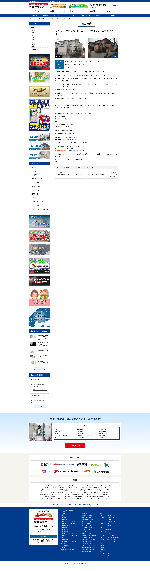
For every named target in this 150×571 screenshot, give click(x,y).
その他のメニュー (104, 557)
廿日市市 (34, 42)
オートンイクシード (86, 525)
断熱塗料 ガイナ (105, 523)
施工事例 (64, 543)
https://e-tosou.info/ (61, 119)
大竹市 (33, 35)
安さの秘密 (66, 539)
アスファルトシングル (88, 498)
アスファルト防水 (86, 487)
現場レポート (66, 547)
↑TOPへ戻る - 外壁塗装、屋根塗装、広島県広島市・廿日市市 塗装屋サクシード (75, 505)
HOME (63, 513)
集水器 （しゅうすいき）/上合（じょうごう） (50, 494)
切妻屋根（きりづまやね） (66, 496)
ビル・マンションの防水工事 (70, 535)
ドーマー (110, 496)
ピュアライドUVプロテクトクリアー (109, 537)
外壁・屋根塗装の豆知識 (68, 549)
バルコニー (70, 487)
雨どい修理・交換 (69, 15)
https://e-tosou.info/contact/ (71, 162)
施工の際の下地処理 (86, 523)
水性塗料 (46, 487)
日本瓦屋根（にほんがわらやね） (93, 489)
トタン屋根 (106, 489)
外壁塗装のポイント (86, 533)
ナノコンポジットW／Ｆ (107, 527)
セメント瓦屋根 (79, 489)
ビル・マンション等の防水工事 (39, 210)
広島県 (32, 27)
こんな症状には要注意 (87, 527)
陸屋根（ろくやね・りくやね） (65, 489)
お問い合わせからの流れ (87, 519)
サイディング (81, 485)
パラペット (71, 498)
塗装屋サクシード (69, 563)
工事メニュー (65, 515)
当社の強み (104, 545)
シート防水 (104, 487)
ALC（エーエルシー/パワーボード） (94, 485)
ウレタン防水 (96, 487)
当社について (76, 446)
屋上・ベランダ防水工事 (69, 521)
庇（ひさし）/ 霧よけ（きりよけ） (59, 493)
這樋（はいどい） (106, 493)
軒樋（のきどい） (51, 498)
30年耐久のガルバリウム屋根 (89, 545)
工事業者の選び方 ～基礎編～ (89, 535)
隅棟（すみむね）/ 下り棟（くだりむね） (95, 496)
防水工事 (56, 15)
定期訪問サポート (86, 529)
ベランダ (78, 487)
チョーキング (51, 485)
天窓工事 (34, 198)
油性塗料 (108, 485)
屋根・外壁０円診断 (86, 517)
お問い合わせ (103, 551)
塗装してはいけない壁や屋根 (88, 539)
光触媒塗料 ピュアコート (107, 535)
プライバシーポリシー (106, 555)
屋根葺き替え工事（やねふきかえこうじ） (62, 491)
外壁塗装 (34, 15)
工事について (84, 513)
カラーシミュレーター (87, 521)
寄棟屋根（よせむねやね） (51, 496)
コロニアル (105, 498)
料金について (65, 537)
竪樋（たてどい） (62, 498)
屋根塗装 (45, 15)
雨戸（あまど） (84, 493)
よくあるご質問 (105, 553)
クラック (43, 485)
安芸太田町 (34, 37)
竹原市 (33, 46)
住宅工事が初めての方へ (87, 515)
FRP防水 (79, 498)
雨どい (65, 494)
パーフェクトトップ (106, 531)
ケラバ (40, 496)
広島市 (33, 40)
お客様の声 (66, 545)
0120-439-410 (99, 5)
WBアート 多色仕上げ (106, 525)
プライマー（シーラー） (69, 485)
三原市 (33, 30)
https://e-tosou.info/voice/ (69, 139)
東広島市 (34, 44)
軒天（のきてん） (88, 494)
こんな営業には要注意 (87, 537)
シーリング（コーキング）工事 (58, 487)
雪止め (76, 491)
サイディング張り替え (37, 201)
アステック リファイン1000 (108, 521)
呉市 (33, 33)
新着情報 (103, 549)
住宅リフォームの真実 (86, 531)
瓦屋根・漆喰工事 (85, 15)
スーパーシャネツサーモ (107, 519)
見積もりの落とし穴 (86, 543)
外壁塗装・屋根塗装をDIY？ (88, 547)
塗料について (103, 513)
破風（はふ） (97, 494)
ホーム (37, 11)
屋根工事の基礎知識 (86, 551)
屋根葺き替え (35, 194)
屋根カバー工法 (100, 15)
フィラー (59, 485)
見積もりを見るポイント (87, 541)
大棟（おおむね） (79, 496)
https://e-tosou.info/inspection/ (76, 150)
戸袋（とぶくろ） (74, 493)
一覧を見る (40, 368)
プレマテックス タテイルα (108, 541)
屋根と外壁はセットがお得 (88, 549)
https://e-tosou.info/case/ (69, 137)
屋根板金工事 (114, 15)
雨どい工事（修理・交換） (69, 523)
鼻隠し (43, 498)
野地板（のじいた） (104, 491)
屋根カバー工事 (67, 529)
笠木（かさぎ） (45, 493)
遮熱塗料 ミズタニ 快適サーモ (109, 517)
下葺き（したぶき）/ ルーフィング (88, 491)
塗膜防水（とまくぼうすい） (49, 489)
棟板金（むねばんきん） (75, 494)
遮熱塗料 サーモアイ (106, 529)
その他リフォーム (36, 205)
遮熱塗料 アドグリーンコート (108, 539)
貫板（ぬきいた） (107, 494)
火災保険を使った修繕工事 (69, 541)
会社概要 (103, 547)
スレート (98, 498)
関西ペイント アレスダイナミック (109, 515)
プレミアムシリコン (106, 533)
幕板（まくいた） (95, 493)
